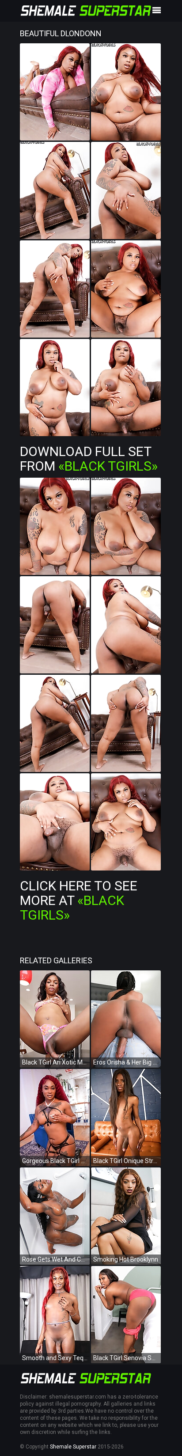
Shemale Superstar (73, 1447)
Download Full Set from (89, 459)
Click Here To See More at (78, 900)
